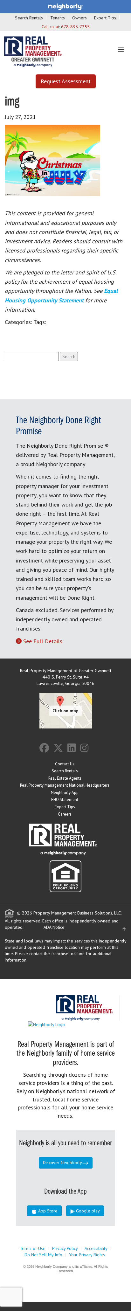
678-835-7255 (75, 27)
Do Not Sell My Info (43, 1255)
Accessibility (96, 1248)
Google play (87, 1211)
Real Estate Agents (64, 778)
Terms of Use (32, 1248)
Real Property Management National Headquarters (64, 785)
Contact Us (64, 764)
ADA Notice (54, 927)
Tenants (57, 18)
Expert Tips (105, 18)
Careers (65, 814)
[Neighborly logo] (65, 6)
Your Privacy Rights (87, 1255)
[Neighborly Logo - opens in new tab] (65, 1024)
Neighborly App (65, 792)
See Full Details (42, 641)
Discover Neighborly (62, 1162)
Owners (79, 18)
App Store (47, 1211)
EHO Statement (64, 799)
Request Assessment (66, 81)
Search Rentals (29, 18)
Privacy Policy (65, 1248)
